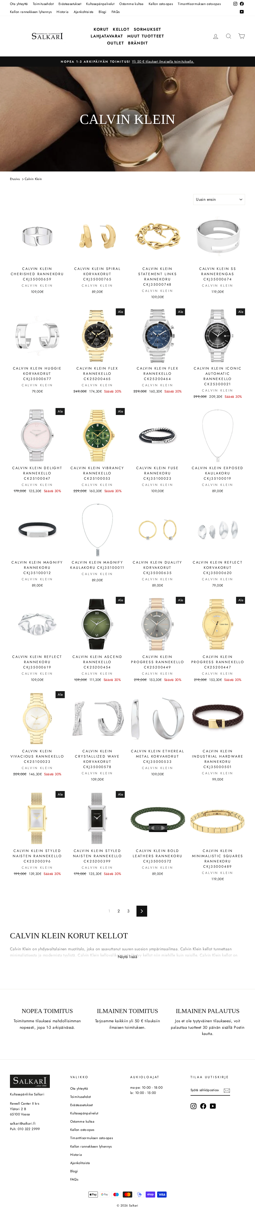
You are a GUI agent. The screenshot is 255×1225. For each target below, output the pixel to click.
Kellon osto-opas (161, 3)
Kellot (121, 29)
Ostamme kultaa (131, 3)
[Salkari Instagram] (193, 1106)
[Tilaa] (227, 1090)
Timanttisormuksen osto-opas (199, 3)
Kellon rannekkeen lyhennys (31, 11)
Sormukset (147, 29)
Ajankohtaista (84, 11)
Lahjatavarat (107, 36)
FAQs (116, 11)
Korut (101, 29)
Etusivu (15, 179)
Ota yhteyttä (19, 3)
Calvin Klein (33, 179)
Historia (62, 11)
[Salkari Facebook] (203, 1106)
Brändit (138, 43)
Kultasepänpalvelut (100, 3)
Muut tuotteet (145, 36)
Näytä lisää (127, 957)
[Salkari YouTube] (213, 1106)
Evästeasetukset (70, 3)
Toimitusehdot (43, 3)
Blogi (103, 11)
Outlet (115, 43)
